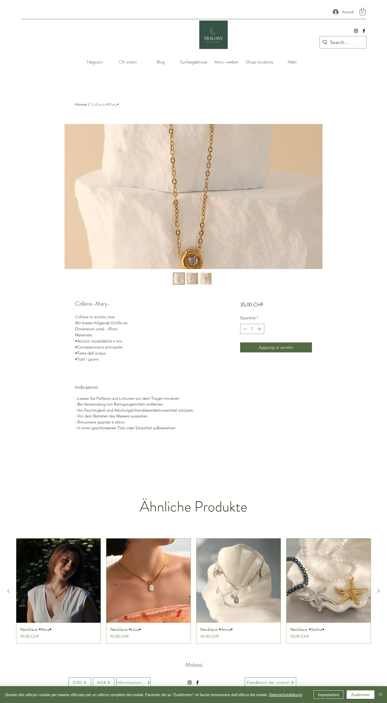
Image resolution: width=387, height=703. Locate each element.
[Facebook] (363, 30)
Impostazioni (328, 694)
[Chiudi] (381, 694)
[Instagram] (356, 30)
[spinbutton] (252, 329)
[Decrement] (244, 329)
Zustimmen (360, 694)
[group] (193, 591)
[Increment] (260, 329)
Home (81, 104)
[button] (362, 12)
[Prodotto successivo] (378, 591)
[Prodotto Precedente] (8, 591)
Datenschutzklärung (285, 694)
